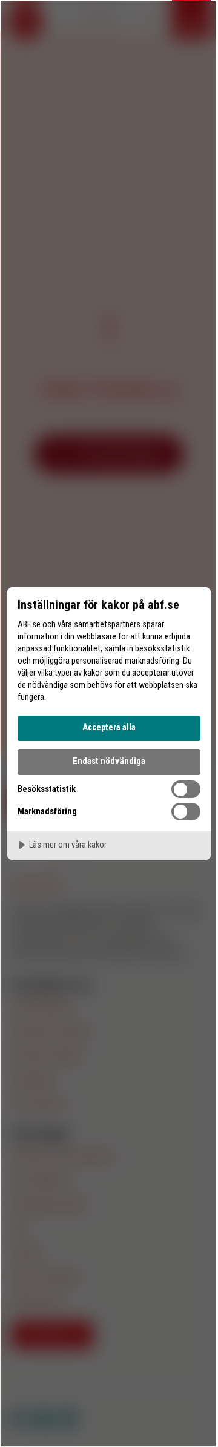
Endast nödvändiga (109, 761)
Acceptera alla (109, 727)
